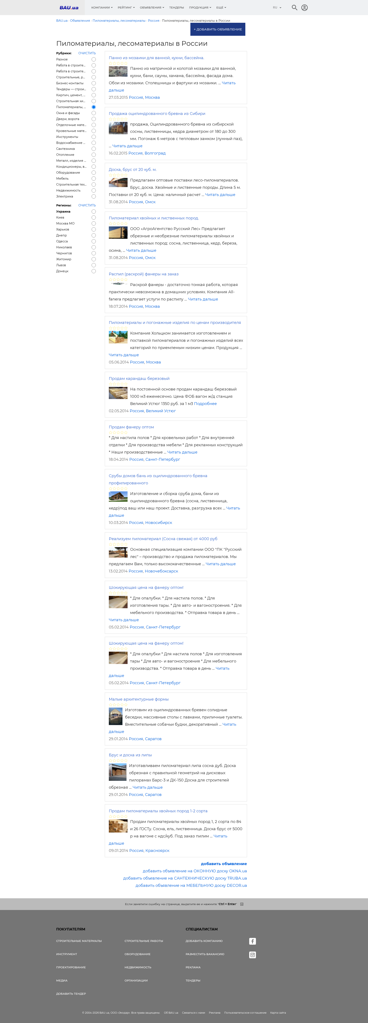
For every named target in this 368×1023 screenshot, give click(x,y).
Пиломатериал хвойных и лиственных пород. (154, 218)
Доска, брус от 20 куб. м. (133, 169)
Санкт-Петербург (162, 459)
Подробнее (205, 403)
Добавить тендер (71, 993)
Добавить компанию (204, 941)
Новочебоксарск (161, 571)
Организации (136, 980)
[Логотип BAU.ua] (72, 7)
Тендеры (176, 7)
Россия (136, 97)
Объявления (150, 7)
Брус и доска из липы (130, 755)
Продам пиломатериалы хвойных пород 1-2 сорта (158, 811)
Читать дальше (127, 146)
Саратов (153, 739)
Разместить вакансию (205, 954)
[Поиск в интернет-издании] (295, 7)
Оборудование (138, 954)
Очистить (87, 53)
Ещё (219, 7)
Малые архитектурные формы (139, 699)
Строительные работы (144, 941)
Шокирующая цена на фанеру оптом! (146, 587)
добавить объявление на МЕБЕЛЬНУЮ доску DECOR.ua (191, 885)
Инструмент (66, 954)
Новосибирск (158, 522)
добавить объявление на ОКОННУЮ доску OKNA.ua (195, 871)
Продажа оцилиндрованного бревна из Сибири (157, 113)
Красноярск (157, 850)
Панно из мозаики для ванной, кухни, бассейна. (156, 58)
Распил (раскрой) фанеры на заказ (144, 274)
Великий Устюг (161, 411)
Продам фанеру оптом (131, 427)
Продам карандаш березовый (139, 378)
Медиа (62, 980)
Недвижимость (138, 967)
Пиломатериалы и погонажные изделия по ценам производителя (175, 322)
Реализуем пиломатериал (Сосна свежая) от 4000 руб (163, 539)
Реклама (193, 967)
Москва (152, 97)
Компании (100, 7)
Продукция (198, 7)
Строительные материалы (79, 941)
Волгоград (155, 153)
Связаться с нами (193, 1012)
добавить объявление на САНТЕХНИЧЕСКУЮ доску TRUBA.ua (185, 878)
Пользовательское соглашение (245, 1012)
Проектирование (71, 967)
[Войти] (304, 7)
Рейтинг (125, 7)
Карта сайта (278, 1012)
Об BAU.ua (171, 1012)
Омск (150, 202)
